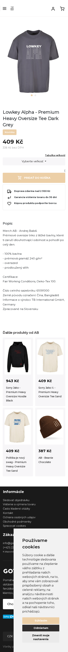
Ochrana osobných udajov (19, 517)
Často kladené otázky (16, 508)
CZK (10, 636)
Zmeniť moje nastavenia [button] (41, 637)
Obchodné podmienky (17, 521)
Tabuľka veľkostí (55, 155)
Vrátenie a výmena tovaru (19, 504)
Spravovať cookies (14, 525)
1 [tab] (31, 95)
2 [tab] (35, 95)
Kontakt (8, 513)
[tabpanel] (34, 62)
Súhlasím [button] (41, 620)
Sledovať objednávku (16, 500)
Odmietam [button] (41, 628)
